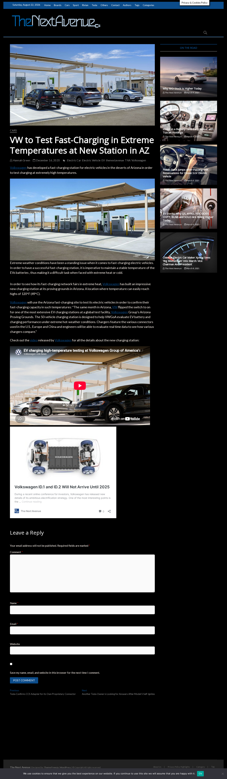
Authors (127, 5)
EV (103, 160)
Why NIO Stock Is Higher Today (182, 88)
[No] (222, 773)
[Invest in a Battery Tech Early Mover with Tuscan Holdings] (188, 121)
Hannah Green (21, 160)
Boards (57, 5)
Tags (137, 5)
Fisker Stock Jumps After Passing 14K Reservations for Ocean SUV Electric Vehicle (185, 173)
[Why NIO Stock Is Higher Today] (188, 77)
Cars (67, 5)
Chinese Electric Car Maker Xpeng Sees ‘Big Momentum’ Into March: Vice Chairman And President (186, 261)
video (34, 340)
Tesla (94, 5)
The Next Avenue (173, 92)
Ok (200, 773)
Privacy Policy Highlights (179, 767)
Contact (115, 5)
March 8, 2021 (192, 268)
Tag (212, 766)
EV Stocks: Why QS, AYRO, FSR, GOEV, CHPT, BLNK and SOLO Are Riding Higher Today (188, 217)
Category (200, 767)
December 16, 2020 (47, 160)
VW (114, 307)
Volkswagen (138, 160)
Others (104, 5)
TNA (128, 160)
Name (14, 603)
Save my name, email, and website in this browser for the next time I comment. (55, 672)
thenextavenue (115, 160)
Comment (16, 552)
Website (15, 644)
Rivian (85, 5)
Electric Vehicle (91, 160)
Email (14, 623)
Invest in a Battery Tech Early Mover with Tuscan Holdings (188, 130)
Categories (148, 5)
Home (47, 5)
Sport (76, 5)
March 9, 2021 (192, 92)
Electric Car (74, 160)
